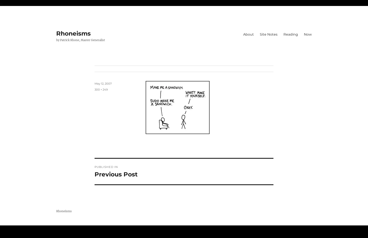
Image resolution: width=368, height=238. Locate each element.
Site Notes (268, 34)
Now (308, 34)
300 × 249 (101, 89)
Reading (290, 34)
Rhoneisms (73, 33)
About (248, 34)
